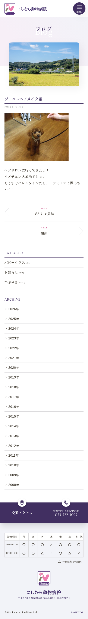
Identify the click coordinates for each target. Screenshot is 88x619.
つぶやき (19, 107)
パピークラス (17, 262)
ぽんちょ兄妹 (44, 213)
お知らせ (14, 272)
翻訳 (44, 233)
